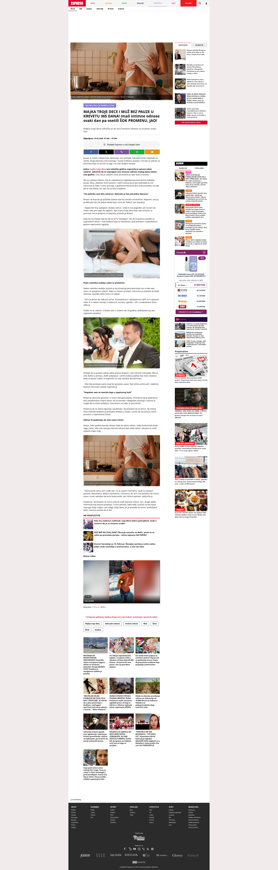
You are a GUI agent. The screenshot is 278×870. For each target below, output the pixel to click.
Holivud (93, 815)
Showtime (113, 822)
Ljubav (89, 9)
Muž (145, 623)
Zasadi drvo (74, 822)
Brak (87, 630)
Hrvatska (171, 815)
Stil (80, 9)
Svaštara (132, 812)
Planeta (171, 810)
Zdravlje (100, 9)
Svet (171, 807)
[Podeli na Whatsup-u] (137, 152)
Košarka (112, 812)
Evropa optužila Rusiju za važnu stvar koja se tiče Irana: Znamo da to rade (196, 52)
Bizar (131, 810)
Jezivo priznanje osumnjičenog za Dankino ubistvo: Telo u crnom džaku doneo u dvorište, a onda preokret (196, 113)
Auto (170, 825)
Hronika (73, 815)
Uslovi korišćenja (193, 820)
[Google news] (152, 848)
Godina (98, 630)
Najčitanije (183, 45)
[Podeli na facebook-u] (91, 152)
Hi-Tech (111, 9)
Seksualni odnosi (112, 623)
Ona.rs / (97, 607)
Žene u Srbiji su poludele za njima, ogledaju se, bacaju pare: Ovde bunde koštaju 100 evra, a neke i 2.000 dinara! (191, 482)
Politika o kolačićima (194, 817)
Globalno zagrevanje (175, 812)
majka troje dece (97, 169)
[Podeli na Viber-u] (121, 152)
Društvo (73, 812)
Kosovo (73, 825)
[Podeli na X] (106, 152)
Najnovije (199, 45)
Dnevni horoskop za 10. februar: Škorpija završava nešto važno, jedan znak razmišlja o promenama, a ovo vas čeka (125, 545)
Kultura (121, 9)
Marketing (191, 815)
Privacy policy (192, 825)
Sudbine (73, 827)
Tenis (111, 815)
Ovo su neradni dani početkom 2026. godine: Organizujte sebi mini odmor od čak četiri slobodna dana (191, 380)
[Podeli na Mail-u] (152, 152)
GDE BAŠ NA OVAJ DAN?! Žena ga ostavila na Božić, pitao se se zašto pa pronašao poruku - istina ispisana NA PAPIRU (124, 533)
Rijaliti (92, 810)
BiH (170, 817)
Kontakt (190, 812)
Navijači (112, 820)
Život (73, 9)
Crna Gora (172, 820)
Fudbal (112, 810)
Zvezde (93, 812)
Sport (113, 807)
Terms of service (193, 827)
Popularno (199, 168)
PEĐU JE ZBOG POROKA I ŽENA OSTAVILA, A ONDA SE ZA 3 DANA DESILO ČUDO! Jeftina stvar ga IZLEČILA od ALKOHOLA (196, 98)
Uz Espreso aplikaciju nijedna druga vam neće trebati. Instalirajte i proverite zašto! (121, 617)
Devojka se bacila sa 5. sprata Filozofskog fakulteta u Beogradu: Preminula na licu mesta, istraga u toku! (196, 69)
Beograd (73, 820)
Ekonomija (74, 817)
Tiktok (131, 815)
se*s (116, 219)
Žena (155, 623)
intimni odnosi (131, 623)
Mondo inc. (193, 807)
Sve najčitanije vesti (191, 122)
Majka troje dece (92, 623)
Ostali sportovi (114, 817)
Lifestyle (154, 807)
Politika (73, 810)
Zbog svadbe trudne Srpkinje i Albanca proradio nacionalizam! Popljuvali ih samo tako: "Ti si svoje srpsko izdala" (190, 448)
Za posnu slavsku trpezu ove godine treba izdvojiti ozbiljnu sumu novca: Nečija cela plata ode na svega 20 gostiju (190, 515)
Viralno (134, 807)
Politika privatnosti (193, 822)
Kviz (92, 817)
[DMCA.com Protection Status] (139, 862)
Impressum (191, 810)
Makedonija (172, 822)
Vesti (73, 807)
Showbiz (95, 807)
